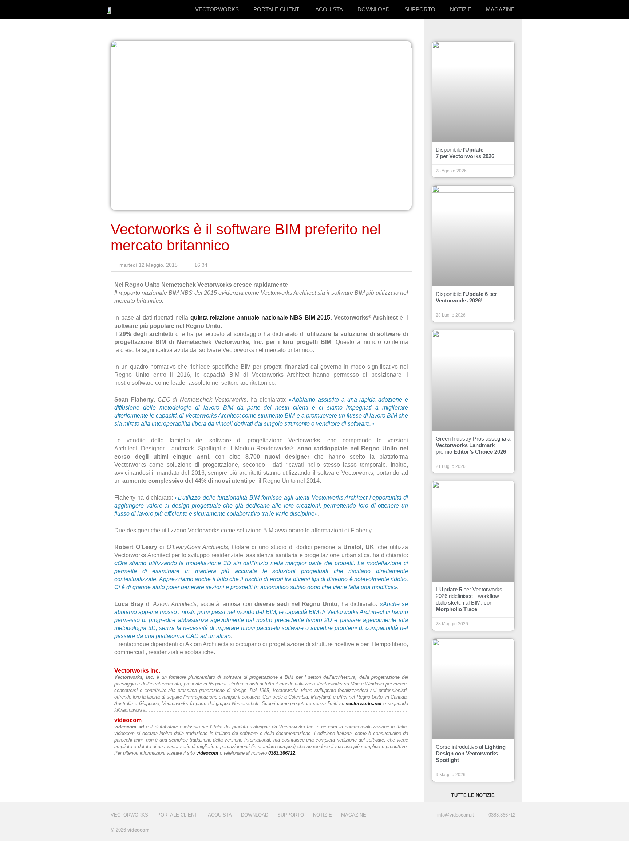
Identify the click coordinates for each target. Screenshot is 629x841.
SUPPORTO (419, 9)
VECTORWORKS (217, 9)
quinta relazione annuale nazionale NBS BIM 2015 (260, 317)
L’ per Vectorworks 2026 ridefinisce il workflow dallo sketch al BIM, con (469, 599)
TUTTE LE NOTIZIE (473, 795)
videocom (207, 753)
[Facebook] (482, 830)
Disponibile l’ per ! (466, 152)
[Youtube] (512, 830)
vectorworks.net (363, 703)
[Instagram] (497, 830)
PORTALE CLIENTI (277, 9)
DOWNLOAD (373, 9)
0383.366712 (281, 753)
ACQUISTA (329, 9)
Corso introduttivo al (471, 753)
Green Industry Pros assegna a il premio (473, 445)
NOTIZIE (460, 9)
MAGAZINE (500, 9)
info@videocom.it (455, 815)
